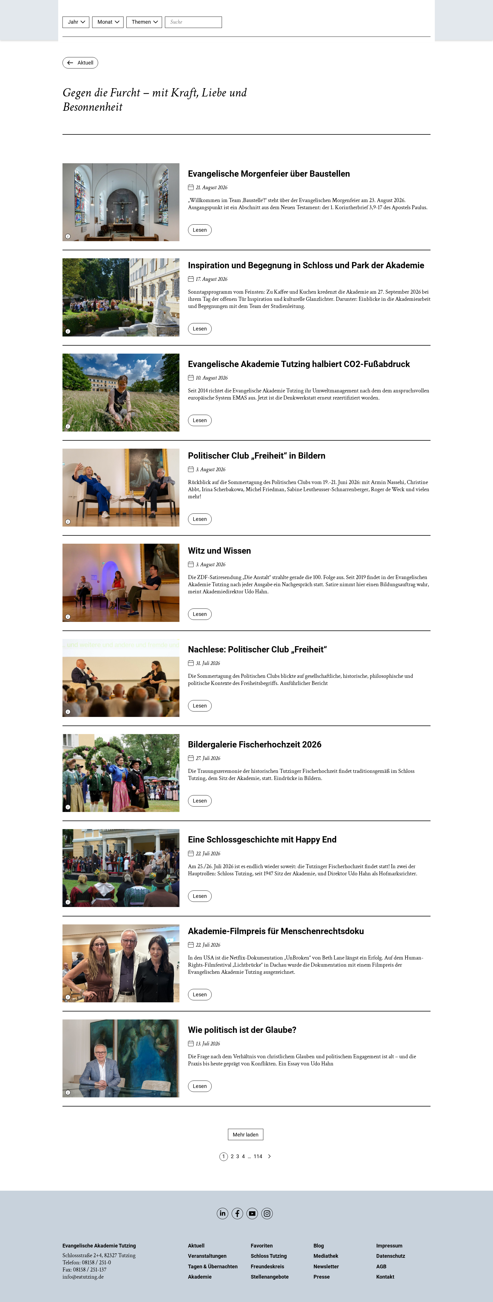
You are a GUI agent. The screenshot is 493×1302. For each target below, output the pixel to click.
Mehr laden (245, 1135)
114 (258, 1156)
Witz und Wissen (219, 551)
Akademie (200, 1277)
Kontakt (385, 1277)
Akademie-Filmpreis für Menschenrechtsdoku (276, 931)
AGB (381, 1266)
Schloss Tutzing (269, 1256)
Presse (322, 1277)
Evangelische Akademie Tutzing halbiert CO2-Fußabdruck (299, 364)
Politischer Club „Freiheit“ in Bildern (257, 456)
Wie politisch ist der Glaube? (242, 1030)
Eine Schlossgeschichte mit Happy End (262, 840)
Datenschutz (390, 1256)
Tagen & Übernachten (213, 1266)
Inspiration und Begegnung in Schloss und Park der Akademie (306, 265)
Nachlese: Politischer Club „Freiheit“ (257, 649)
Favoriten (262, 1246)
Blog (319, 1246)
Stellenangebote (270, 1277)
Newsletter (326, 1266)
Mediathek (326, 1256)
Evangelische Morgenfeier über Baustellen (269, 174)
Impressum (389, 1246)
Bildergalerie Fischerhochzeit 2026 (255, 744)
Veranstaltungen (207, 1256)
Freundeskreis (267, 1266)
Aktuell (196, 1246)
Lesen (200, 230)
